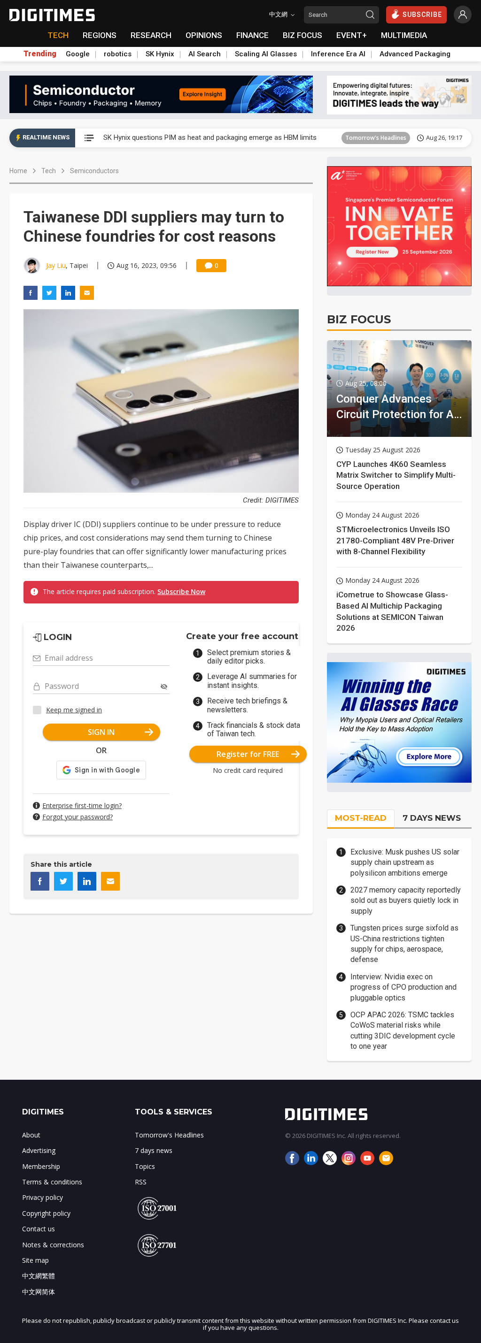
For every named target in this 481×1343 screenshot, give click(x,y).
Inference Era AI (338, 54)
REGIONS (99, 35)
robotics (118, 54)
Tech (48, 171)
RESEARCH (151, 35)
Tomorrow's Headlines (375, 138)
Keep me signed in (74, 709)
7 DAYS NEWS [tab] (432, 818)
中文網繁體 (38, 1275)
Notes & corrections (53, 1244)
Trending (39, 54)
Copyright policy (46, 1213)
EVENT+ (351, 35)
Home (18, 171)
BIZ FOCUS (302, 35)
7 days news (153, 1150)
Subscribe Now (181, 591)
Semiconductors (94, 171)
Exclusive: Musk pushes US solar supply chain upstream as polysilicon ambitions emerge (404, 862)
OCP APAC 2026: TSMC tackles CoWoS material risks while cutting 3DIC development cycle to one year (402, 1030)
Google (78, 54)
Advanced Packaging (415, 54)
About (31, 1134)
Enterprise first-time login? (82, 805)
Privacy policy (42, 1197)
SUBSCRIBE (422, 14)
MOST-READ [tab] (361, 818)
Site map (35, 1260)
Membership (41, 1166)
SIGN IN (101, 732)
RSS (141, 1181)
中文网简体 (38, 1291)
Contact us (38, 1228)
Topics (145, 1166)
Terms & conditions (52, 1181)
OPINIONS (204, 35)
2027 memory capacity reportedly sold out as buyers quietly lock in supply (405, 900)
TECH (58, 35)
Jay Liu (56, 265)
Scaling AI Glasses (266, 54)
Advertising (38, 1150)
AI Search (204, 54)
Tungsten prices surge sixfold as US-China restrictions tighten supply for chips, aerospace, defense (404, 943)
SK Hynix (160, 54)
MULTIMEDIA (404, 35)
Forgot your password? (77, 816)
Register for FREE (248, 754)
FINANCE (252, 35)
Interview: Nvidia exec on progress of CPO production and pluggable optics (403, 987)
